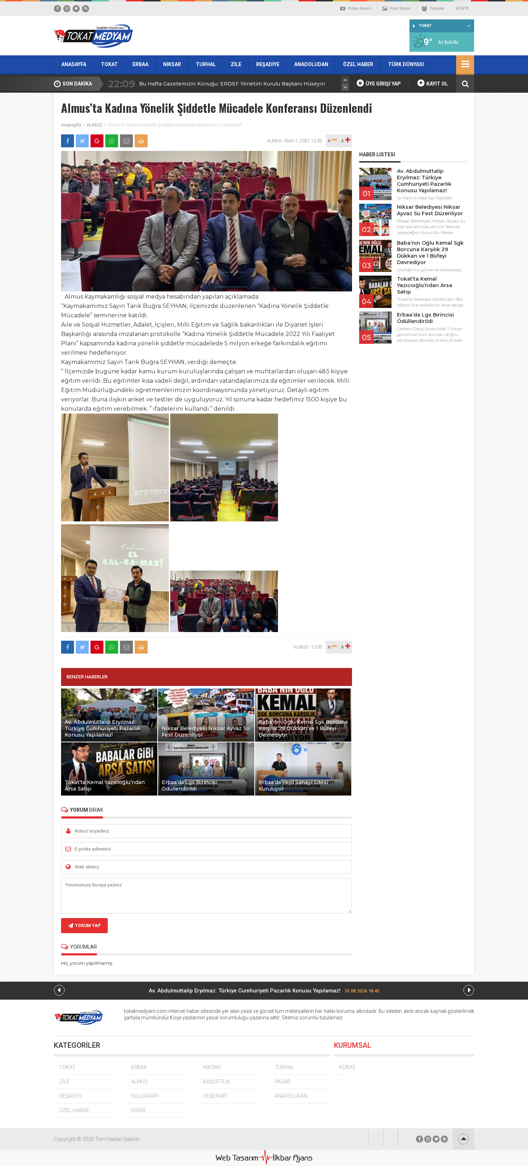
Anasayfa (71, 125)
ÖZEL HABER (358, 64)
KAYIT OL (436, 84)
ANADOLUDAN (311, 64)
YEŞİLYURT (215, 1096)
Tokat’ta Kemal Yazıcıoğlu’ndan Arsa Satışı (424, 285)
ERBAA (140, 64)
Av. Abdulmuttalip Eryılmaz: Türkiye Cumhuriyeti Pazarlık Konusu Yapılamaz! (424, 181)
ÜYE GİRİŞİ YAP (383, 84)
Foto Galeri (400, 8)
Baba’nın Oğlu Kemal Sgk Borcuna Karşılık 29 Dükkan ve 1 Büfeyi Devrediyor (430, 253)
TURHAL (206, 64)
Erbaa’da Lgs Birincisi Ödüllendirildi (425, 318)
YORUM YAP (88, 925)
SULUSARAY (145, 1096)
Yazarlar (437, 8)
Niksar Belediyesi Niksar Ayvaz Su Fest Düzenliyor (430, 210)
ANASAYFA (73, 64)
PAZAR (283, 1081)
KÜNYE (462, 8)
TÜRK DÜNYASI (406, 64)
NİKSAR (172, 64)
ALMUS (94, 125)
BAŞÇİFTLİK (216, 1081)
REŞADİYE (267, 64)
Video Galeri (359, 8)
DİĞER (138, 1110)
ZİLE (236, 64)
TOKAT (109, 64)
